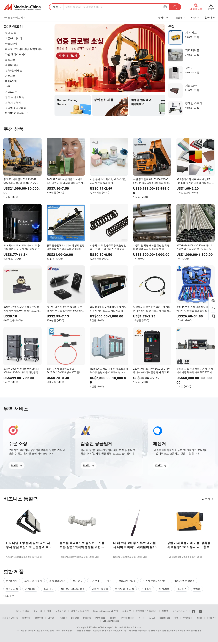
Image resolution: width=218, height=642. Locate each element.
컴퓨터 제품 (12, 65)
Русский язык (127, 617)
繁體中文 (39, 617)
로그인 (211, 9)
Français (63, 617)
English (14, 617)
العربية (152, 617)
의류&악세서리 (13, 38)
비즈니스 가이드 (180, 611)
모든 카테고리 (15, 17)
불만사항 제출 (22, 611)
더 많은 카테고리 (14, 112)
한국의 (141, 617)
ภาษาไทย (187, 617)
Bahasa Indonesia (111, 620)
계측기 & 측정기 (14, 102)
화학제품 (10, 59)
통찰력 (165, 611)
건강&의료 (11, 91)
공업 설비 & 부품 (14, 97)
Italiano (113, 617)
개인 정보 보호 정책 (80, 611)
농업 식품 (10, 32)
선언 (49, 611)
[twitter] (200, 611)
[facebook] (193, 611)
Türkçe (199, 617)
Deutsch (87, 617)
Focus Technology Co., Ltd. (106, 627)
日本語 (51, 617)
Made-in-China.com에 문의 (105, 611)
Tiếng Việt (211, 617)
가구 (7, 86)
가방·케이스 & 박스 (16, 54)
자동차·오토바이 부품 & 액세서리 (24, 49)
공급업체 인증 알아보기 (146, 611)
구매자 (161, 17)
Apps (194, 17)
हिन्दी (176, 617)
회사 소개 (38, 611)
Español (75, 617)
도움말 (179, 17)
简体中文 (26, 617)
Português (100, 617)
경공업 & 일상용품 (15, 107)
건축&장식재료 (13, 70)
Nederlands (164, 617)
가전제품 (10, 75)
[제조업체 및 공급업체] (22, 7)
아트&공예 (11, 43)
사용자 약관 (61, 611)
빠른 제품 (126, 611)
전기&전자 (11, 81)
